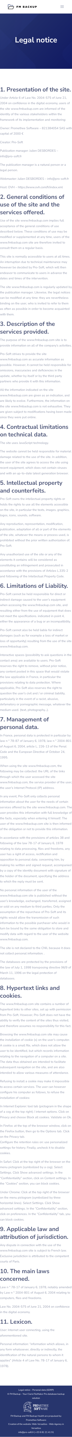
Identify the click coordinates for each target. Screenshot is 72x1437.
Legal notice (24, 1390)
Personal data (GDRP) (43, 1390)
